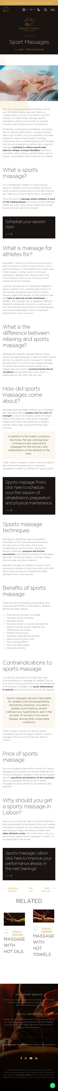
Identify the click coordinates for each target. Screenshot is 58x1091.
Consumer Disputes (24, 1075)
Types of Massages (34, 49)
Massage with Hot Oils (14, 945)
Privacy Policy (33, 1044)
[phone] (39, 9)
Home (25, 36)
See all (31, 890)
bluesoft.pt (50, 1044)
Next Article (45, 890)
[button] (45, 9)
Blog (33, 36)
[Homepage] (6, 9)
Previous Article (13, 890)
